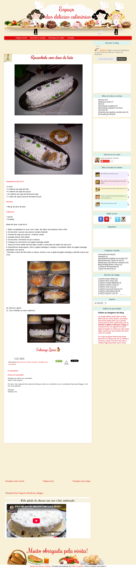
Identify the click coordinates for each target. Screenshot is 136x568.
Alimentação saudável (106, 106)
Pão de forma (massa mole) (109, 203)
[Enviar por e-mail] (15, 359)
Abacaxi (101, 100)
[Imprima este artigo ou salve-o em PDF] (59, 361)
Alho (100, 104)
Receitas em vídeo (56, 38)
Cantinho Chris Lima (106, 287)
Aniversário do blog (105, 114)
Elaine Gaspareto (78, 566)
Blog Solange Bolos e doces (109, 264)
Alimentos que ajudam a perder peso (112, 112)
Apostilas (101, 256)
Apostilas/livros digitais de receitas (111, 258)
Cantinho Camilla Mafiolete (108, 283)
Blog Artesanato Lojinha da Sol (110, 260)
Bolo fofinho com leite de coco (109, 173)
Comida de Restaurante (107, 267)
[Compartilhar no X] (19, 359)
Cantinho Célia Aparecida (108, 291)
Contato (70, 38)
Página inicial (21, 38)
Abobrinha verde (104, 102)
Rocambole (12, 364)
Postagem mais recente (14, 481)
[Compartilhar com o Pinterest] (23, 359)
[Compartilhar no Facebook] (21, 359)
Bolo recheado (32, 362)
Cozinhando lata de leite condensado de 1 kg (114, 188)
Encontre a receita (37, 38)
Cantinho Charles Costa (107, 285)
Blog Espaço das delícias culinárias (111, 262)
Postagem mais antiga (81, 481)
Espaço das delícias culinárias (40, 566)
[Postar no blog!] (17, 359)
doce (46, 362)
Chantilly (41, 362)
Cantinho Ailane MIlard (106, 279)
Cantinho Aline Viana (106, 281)
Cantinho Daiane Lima (106, 293)
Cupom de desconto (105, 269)
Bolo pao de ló (22, 362)
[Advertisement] (43, 45)
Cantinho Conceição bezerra (109, 289)
